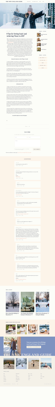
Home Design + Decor (42, 65)
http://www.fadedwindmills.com (21, 279)
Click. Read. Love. (42, 60)
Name (16, 137)
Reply (22, 165)
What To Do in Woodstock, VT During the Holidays (42, 314)
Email (30, 137)
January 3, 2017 (19, 250)
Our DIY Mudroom (43, 49)
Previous (26, 126)
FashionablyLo (18, 176)
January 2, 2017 (18, 165)
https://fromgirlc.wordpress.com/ (23, 213)
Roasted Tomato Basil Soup (44, 35)
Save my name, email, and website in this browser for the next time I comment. (22, 149)
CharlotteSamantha (19, 194)
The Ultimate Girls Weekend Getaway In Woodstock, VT (27, 314)
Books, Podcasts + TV (43, 57)
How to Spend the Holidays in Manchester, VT (12, 314)
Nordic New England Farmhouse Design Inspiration (44, 44)
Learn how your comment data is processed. (24, 152)
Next (29, 126)
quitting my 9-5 (11, 42)
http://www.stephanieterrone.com (21, 238)
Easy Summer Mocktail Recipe (44, 39)
